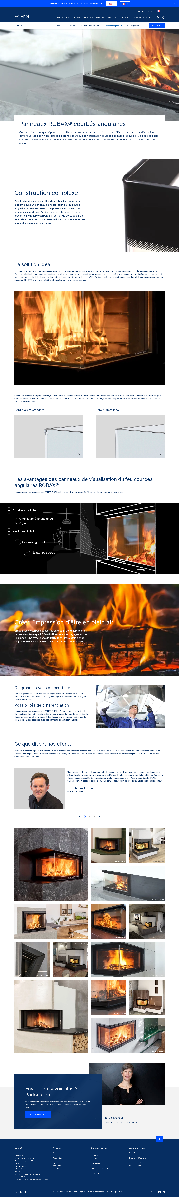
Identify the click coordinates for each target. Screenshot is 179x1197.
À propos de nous (142, 18)
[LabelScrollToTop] (159, 1139)
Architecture (18, 1153)
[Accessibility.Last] (79, 816)
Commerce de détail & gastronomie (27, 1174)
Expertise (56, 1163)
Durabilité (94, 1155)
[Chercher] (158, 17)
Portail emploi (96, 1173)
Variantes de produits (113, 26)
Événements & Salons (137, 1163)
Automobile (18, 1155)
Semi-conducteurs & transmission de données (31, 1180)
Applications (71, 26)
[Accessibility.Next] (99, 816)
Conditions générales (114, 1192)
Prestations (57, 1165)
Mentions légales (79, 1192)
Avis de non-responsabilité (61, 1192)
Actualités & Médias (136, 1165)
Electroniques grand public (24, 1161)
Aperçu (59, 26)
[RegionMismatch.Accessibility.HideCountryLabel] (175, 3)
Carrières (125, 18)
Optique (17, 1172)
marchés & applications (68, 18)
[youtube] (163, 1192)
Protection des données (96, 1192)
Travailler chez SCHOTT (99, 1168)
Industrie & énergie (21, 1169)
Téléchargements (133, 26)
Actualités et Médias (145, 11)
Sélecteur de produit (60, 1153)
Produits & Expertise (94, 18)
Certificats (94, 1158)
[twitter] (159, 1192)
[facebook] (148, 1192)
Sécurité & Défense (21, 1177)
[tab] (85, 816)
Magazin (112, 18)
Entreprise (95, 1153)
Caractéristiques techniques (90, 26)
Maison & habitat (20, 1166)
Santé (16, 1164)
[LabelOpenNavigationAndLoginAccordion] (163, 17)
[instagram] (152, 1192)
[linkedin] (156, 1192)
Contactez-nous (157, 25)
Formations (57, 1168)
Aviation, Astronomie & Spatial (25, 1158)
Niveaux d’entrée (97, 1171)
